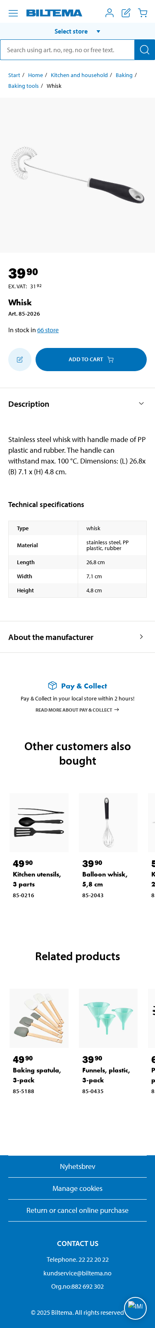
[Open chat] (135, 1308)
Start (14, 75)
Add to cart (86, 359)
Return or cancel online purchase (77, 1210)
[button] (77, 31)
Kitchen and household (79, 75)
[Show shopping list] (126, 13)
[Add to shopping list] (19, 359)
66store (48, 330)
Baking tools (23, 85)
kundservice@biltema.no (77, 1273)
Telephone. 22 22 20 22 (78, 1259)
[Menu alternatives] (13, 13)
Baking (124, 75)
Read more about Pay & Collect (74, 709)
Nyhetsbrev (77, 1166)
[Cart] (142, 13)
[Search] (144, 49)
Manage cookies (77, 1188)
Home (35, 75)
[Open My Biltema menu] (109, 13)
